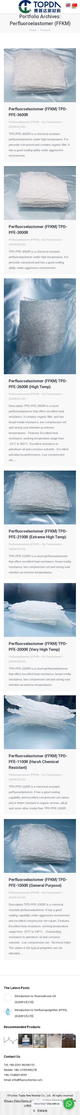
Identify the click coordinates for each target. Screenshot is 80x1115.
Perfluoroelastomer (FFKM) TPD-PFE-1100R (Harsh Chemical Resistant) (38, 762)
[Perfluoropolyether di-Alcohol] (11, 1041)
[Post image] (8, 997)
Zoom (34, 75)
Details (45, 75)
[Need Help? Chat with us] (68, 1103)
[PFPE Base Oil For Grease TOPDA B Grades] (25, 1041)
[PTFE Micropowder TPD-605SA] (54, 1041)
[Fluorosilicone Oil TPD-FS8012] (40, 1041)
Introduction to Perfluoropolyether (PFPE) (41, 1010)
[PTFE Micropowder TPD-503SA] (69, 1041)
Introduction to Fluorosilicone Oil (35, 996)
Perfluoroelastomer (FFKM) (24, 122)
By (51, 122)
